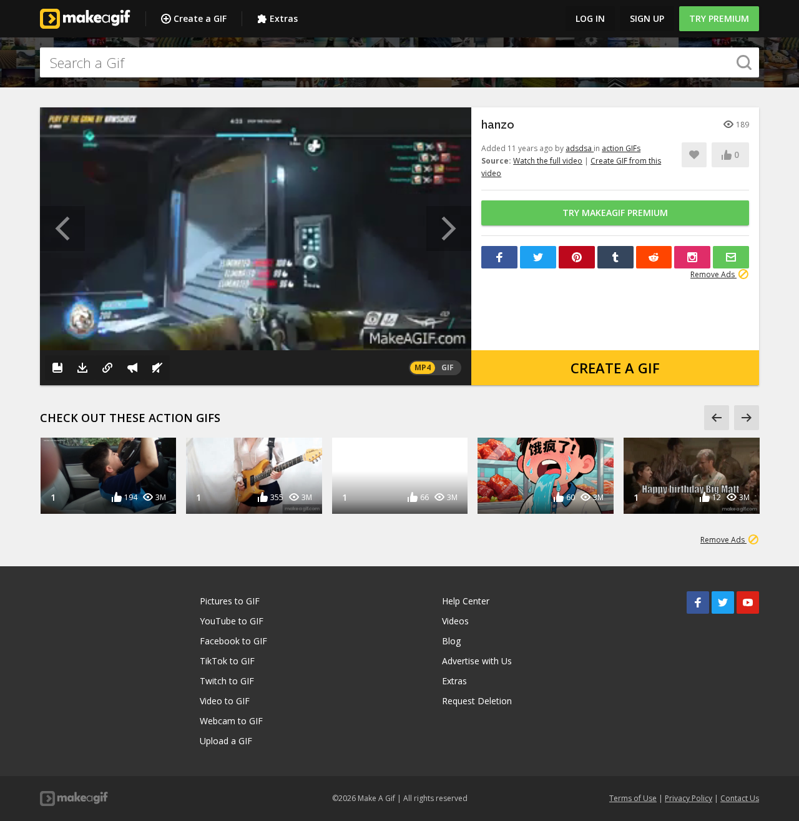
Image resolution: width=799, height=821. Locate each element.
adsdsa (580, 148)
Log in (590, 18)
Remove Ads (713, 274)
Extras (284, 18)
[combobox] (399, 62)
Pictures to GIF (230, 601)
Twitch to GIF (227, 681)
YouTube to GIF (231, 621)
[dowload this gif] (82, 367)
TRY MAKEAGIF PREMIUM (615, 213)
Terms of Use (633, 798)
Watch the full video (547, 160)
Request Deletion (477, 701)
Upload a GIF (226, 741)
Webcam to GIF (231, 721)
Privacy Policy (688, 798)
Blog (451, 641)
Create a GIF (200, 18)
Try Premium (719, 18)
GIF (447, 367)
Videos (455, 621)
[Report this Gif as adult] (132, 367)
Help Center (465, 601)
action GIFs (621, 148)
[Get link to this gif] (107, 367)
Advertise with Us (477, 661)
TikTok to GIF (227, 661)
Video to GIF (225, 701)
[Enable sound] (157, 367)
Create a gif (615, 367)
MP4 (422, 367)
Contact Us (739, 798)
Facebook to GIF (233, 641)
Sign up (647, 18)
